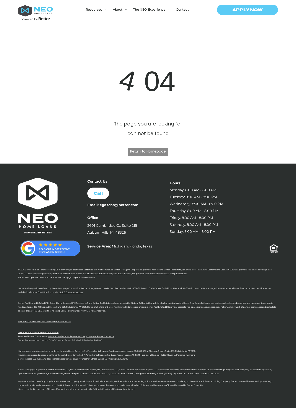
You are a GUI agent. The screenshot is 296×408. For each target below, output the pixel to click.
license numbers (138, 307)
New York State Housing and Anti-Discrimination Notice (44, 321)
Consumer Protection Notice (100, 336)
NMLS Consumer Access (71, 292)
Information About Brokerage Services (66, 336)
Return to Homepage (148, 151)
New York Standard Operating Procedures (38, 332)
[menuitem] (96, 9)
